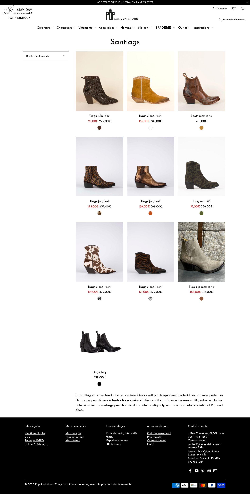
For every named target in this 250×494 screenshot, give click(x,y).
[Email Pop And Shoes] (215, 471)
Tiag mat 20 (201, 166)
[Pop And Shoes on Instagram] (209, 471)
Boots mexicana (201, 81)
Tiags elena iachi (150, 81)
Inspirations (201, 27)
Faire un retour (74, 437)
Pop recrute (154, 437)
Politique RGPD (34, 440)
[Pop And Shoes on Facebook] (190, 471)
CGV (28, 437)
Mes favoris (72, 440)
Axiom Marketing (78, 484)
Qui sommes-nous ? (159, 433)
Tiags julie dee (99, 81)
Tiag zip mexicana (201, 252)
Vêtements (85, 27)
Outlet (182, 27)
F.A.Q (150, 444)
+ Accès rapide (99, 89)
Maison (143, 27)
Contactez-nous (156, 440)
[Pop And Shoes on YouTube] (196, 471)
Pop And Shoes (44, 484)
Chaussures (64, 27)
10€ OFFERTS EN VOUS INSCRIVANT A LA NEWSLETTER (125, 2)
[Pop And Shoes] (122, 14)
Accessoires (106, 27)
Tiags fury (99, 337)
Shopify (101, 484)
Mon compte (73, 433)
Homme (126, 27)
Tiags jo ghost (99, 166)
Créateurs (43, 27)
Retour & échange (36, 444)
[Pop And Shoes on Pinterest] (202, 471)
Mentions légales (35, 433)
